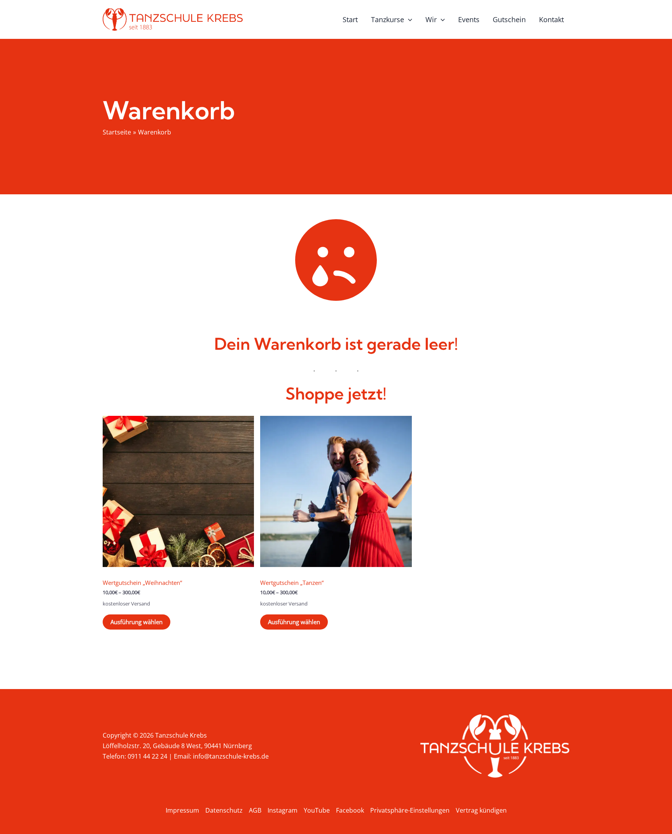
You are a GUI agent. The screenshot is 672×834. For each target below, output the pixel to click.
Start (350, 19)
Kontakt (551, 19)
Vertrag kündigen (481, 810)
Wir (431, 19)
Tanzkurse (387, 19)
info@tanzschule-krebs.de (231, 756)
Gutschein (509, 19)
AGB (255, 810)
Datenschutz (224, 810)
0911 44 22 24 (147, 756)
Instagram (283, 810)
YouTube (317, 810)
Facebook (350, 810)
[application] (408, 19)
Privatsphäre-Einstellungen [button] (410, 810)
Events (469, 19)
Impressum (182, 810)
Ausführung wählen (136, 622)
